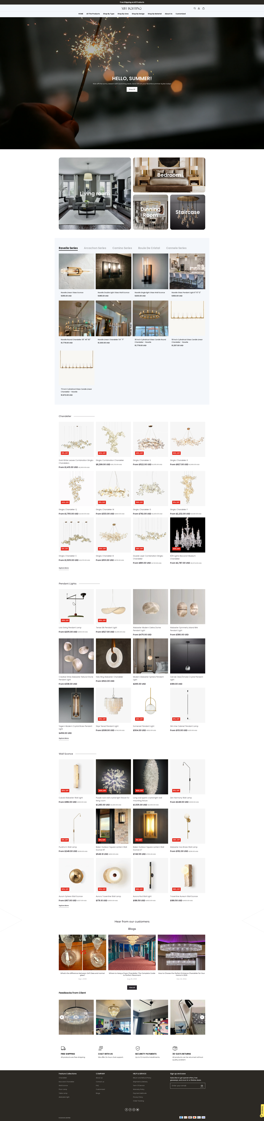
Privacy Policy (138, 1097)
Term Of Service (138, 1085)
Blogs (98, 1093)
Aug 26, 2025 (132, 979)
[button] (195, 8)
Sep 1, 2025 (82, 979)
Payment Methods (140, 1093)
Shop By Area (123, 14)
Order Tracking (138, 1101)
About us (99, 1078)
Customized (181, 14)
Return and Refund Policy (142, 1078)
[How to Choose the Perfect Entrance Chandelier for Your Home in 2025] (181, 952)
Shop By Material (155, 14)
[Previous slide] (62, 1017)
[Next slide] (202, 1017)
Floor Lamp (63, 1089)
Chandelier (63, 1078)
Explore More (64, 568)
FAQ (97, 1085)
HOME (80, 14)
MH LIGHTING (66, 1118)
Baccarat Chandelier (66, 1082)
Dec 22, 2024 (181, 979)
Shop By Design (138, 14)
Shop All (132, 89)
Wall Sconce (63, 1085)
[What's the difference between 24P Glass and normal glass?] (82, 952)
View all (132, 988)
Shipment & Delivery (140, 1082)
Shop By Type (108, 14)
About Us (168, 14)
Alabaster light (64, 1097)
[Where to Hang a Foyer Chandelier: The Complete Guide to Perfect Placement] (132, 952)
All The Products (93, 14)
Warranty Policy (138, 1089)
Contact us (100, 1082)
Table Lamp (63, 1093)
